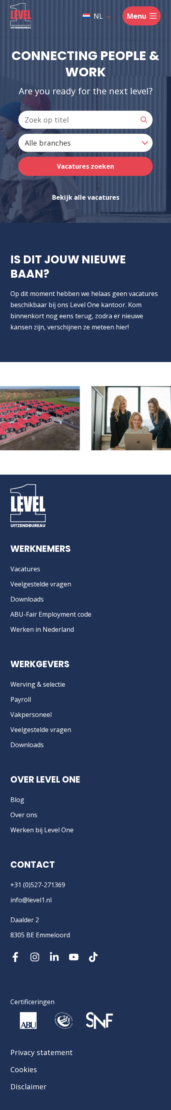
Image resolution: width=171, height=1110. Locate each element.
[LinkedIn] (54, 957)
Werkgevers (40, 664)
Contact (32, 865)
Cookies (23, 1069)
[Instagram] (35, 957)
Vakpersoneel (31, 714)
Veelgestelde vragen (40, 584)
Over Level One (45, 779)
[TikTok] (93, 957)
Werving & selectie (37, 684)
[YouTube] (74, 957)
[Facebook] (15, 957)
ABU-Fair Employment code (50, 614)
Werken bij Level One (42, 830)
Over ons (23, 814)
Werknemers (40, 549)
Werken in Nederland (42, 629)
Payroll (20, 699)
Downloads (27, 599)
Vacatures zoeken (85, 166)
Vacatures (25, 569)
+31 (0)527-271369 (37, 884)
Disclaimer (28, 1086)
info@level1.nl (31, 900)
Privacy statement (41, 1052)
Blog (17, 799)
